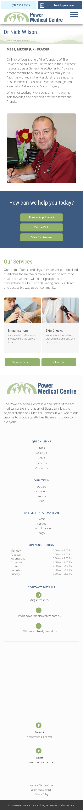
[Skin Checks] (52, 325)
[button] (18, 5)
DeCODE (70, 805)
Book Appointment (64, 5)
